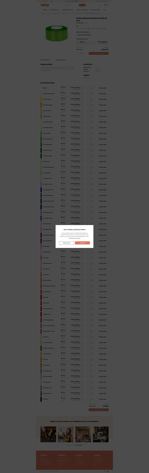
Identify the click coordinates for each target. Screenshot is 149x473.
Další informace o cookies (74, 238)
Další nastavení (66, 243)
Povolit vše (82, 243)
